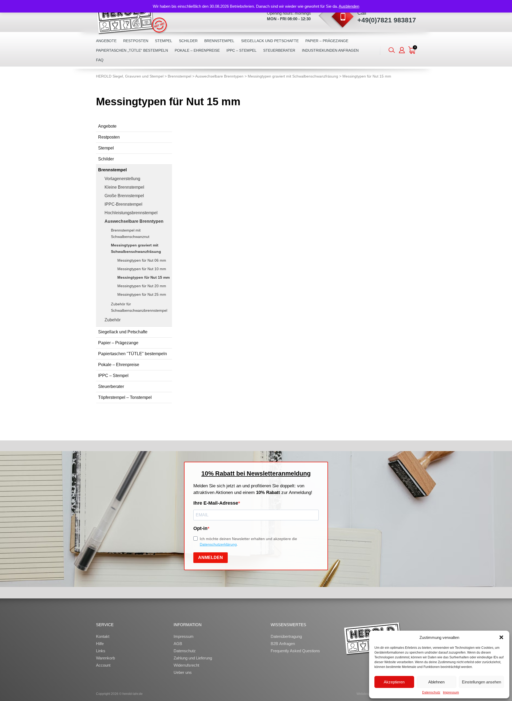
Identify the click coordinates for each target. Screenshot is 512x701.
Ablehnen (436, 682)
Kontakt (102, 636)
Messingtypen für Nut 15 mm (143, 277)
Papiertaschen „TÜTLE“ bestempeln (132, 50)
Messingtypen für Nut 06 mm (141, 260)
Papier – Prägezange (326, 41)
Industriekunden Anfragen (330, 50)
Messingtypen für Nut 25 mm (141, 294)
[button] (501, 637)
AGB (178, 643)
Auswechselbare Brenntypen (134, 221)
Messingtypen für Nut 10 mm (141, 269)
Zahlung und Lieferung (193, 658)
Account (103, 665)
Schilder (188, 41)
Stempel (163, 41)
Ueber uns (183, 672)
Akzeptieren (394, 682)
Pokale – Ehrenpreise (197, 50)
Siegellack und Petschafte (270, 41)
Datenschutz (431, 692)
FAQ (99, 60)
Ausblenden (349, 6)
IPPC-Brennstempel (123, 204)
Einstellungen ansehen (481, 682)
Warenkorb (105, 658)
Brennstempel (219, 41)
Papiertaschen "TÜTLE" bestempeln (132, 353)
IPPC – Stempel (241, 50)
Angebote (106, 41)
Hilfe (100, 643)
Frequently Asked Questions (295, 651)
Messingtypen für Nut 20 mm (141, 286)
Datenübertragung (286, 636)
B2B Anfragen (283, 643)
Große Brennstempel (124, 195)
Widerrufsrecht (186, 665)
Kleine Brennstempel (124, 187)
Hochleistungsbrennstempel (131, 212)
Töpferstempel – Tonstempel (125, 397)
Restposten (135, 41)
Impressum (451, 692)
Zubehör (113, 320)
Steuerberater (279, 50)
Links (100, 651)
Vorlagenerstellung (122, 178)
